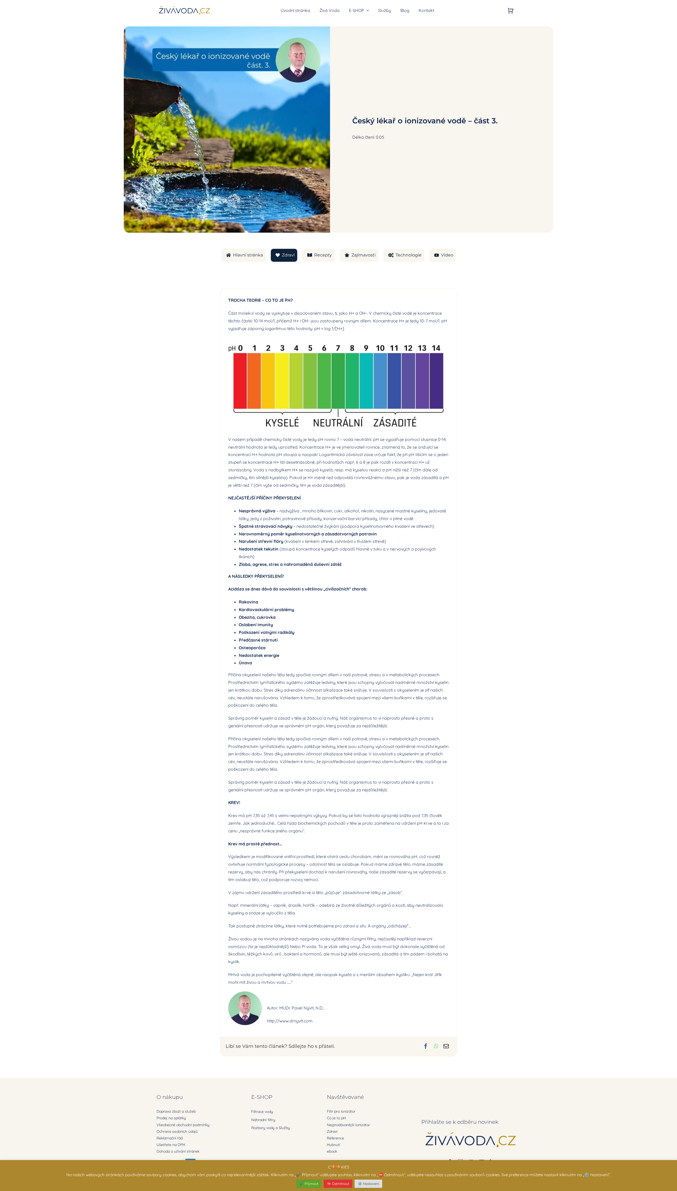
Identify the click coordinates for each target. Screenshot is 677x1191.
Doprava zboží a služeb (176, 1111)
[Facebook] (425, 1046)
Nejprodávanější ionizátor (348, 1124)
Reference (335, 1138)
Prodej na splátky (171, 1118)
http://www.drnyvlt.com (290, 1020)
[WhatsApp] (436, 1046)
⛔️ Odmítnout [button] (338, 1183)
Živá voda (371, 946)
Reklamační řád (170, 1138)
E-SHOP (261, 1097)
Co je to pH (336, 1118)
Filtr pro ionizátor (341, 1111)
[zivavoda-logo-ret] (185, 6)
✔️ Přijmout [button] (308, 1183)
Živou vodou (240, 938)
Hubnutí (333, 1144)
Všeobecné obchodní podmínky (183, 1124)
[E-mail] (446, 1046)
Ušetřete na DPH (171, 1144)
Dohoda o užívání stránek (178, 1151)
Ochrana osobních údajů (177, 1131)
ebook (332, 1151)
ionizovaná (369, 954)
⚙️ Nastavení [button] (368, 1183)
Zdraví (332, 1131)
